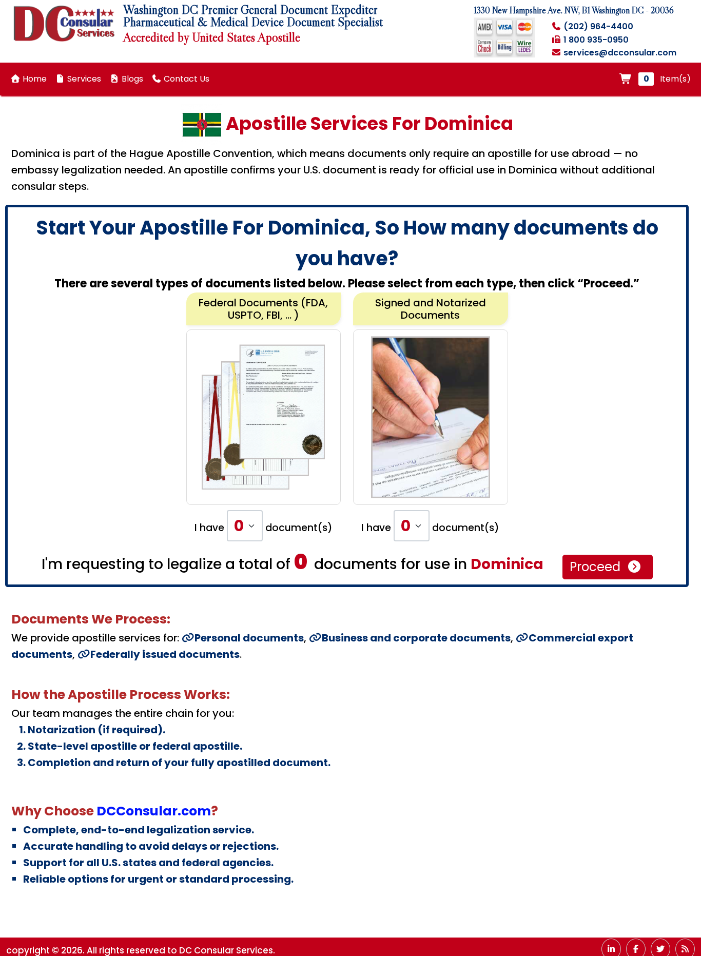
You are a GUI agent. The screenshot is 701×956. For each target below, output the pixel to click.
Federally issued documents (165, 654)
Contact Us (185, 79)
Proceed (597, 566)
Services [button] (83, 79)
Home (34, 79)
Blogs (131, 79)
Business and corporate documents (416, 638)
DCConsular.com (153, 811)
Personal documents (249, 638)
